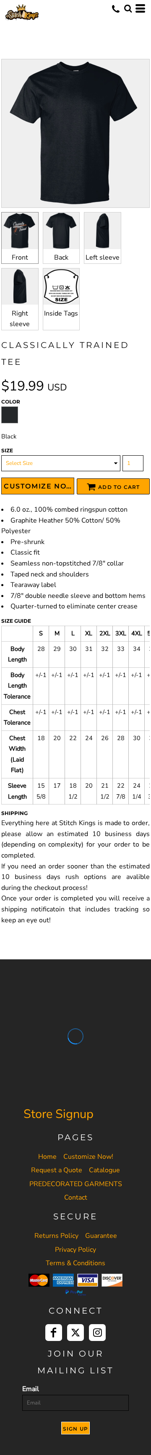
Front (20, 257)
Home (47, 1156)
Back (61, 257)
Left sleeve (103, 257)
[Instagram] (97, 1332)
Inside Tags (61, 313)
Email (30, 1389)
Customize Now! (88, 1156)
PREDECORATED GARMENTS (75, 1184)
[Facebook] (53, 1332)
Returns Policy (56, 1235)
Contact (75, 1197)
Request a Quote (56, 1170)
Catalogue (104, 1170)
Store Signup (58, 1114)
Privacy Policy (75, 1249)
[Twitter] (75, 1332)
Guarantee (101, 1235)
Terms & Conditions (75, 1263)
